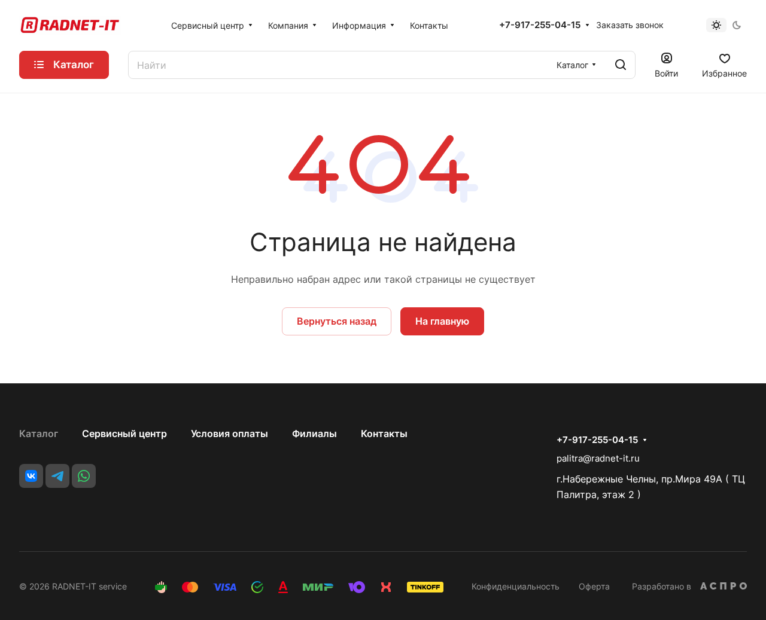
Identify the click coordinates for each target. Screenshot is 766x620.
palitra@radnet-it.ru (598, 458)
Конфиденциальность (516, 586)
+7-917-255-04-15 (539, 25)
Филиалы (314, 433)
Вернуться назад (336, 321)
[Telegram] (57, 476)
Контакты (384, 433)
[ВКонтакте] (31, 476)
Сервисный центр (124, 433)
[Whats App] (84, 476)
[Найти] (621, 65)
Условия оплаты (229, 433)
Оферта (594, 586)
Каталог (38, 433)
